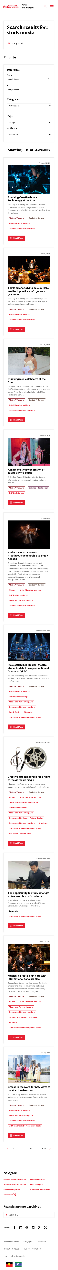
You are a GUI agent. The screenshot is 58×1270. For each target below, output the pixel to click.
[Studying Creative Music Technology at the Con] (29, 179)
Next (44, 1149)
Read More (18, 238)
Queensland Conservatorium (22, 229)
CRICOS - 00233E (11, 1249)
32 (31, 1149)
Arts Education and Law (19, 223)
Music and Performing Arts (21, 600)
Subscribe (8, 1195)
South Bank (14, 712)
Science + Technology (38, 488)
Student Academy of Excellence (23, 1017)
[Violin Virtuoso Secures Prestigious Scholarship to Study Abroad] (29, 534)
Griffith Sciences (16, 493)
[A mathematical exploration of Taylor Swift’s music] (29, 452)
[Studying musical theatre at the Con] (29, 361)
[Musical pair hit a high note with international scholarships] (29, 958)
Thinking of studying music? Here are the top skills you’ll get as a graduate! (28, 291)
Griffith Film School (18, 808)
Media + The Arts (16, 218)
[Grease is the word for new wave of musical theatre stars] (29, 1069)
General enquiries (12, 1190)
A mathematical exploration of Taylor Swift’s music (26, 471)
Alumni (12, 590)
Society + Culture (36, 218)
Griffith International (18, 595)
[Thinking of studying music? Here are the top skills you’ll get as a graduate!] (29, 270)
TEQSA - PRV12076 (32, 1249)
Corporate (13, 911)
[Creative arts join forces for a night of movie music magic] (29, 759)
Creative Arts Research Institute (23, 802)
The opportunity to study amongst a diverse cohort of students (28, 894)
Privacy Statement (11, 1242)
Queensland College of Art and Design (26, 818)
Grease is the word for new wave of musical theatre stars (29, 1088)
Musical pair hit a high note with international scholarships (27, 977)
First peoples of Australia (14, 1256)
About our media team (40, 1190)
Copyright (28, 1242)
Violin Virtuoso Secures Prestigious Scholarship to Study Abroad (28, 555)
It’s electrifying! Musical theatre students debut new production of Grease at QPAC (28, 668)
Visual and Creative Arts (20, 834)
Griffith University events (15, 1180)
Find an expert (36, 1184)
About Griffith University (15, 1184)
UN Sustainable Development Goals (25, 717)
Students (28, 712)
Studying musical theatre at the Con (27, 381)
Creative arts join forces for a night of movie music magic (29, 778)
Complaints (41, 1242)
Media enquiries (37, 1180)
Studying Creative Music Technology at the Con (23, 199)
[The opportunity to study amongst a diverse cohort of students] (29, 875)
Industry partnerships (18, 697)
